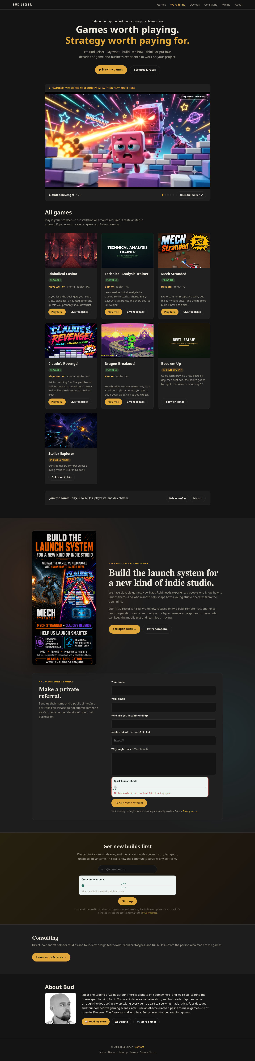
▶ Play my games (111, 69)
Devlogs (195, 4)
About (238, 4)
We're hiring (177, 4)
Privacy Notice (190, 811)
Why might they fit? (129, 749)
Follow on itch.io (174, 401)
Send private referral (129, 803)
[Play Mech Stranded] (165, 195)
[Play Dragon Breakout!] (173, 195)
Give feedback (79, 311)
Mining (226, 4)
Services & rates (145, 70)
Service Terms (148, 1052)
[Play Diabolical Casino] (168, 195)
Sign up (127, 901)
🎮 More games (146, 1021)
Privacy (134, 1052)
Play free (57, 312)
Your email (118, 699)
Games (161, 4)
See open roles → (124, 629)
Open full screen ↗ (191, 195)
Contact (139, 1046)
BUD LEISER (22, 4)
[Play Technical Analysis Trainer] (170, 195)
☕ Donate (121, 1021)
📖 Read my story (96, 1021)
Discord (197, 498)
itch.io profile (177, 498)
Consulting (210, 4)
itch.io (102, 1052)
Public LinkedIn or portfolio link (131, 732)
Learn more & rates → (51, 957)
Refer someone (157, 629)
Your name (118, 682)
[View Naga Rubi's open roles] (64, 597)
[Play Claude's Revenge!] (162, 195)
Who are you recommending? (129, 715)
